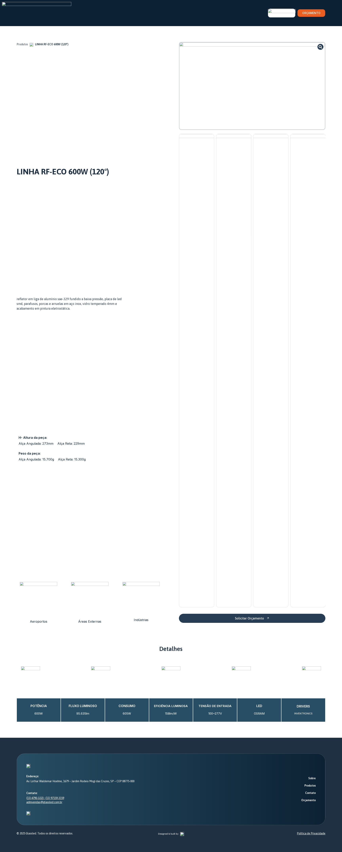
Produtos (22, 44)
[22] (252, 86)
